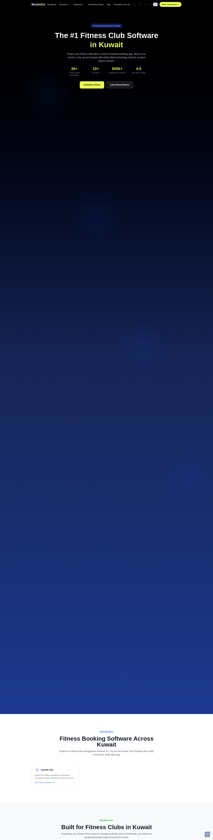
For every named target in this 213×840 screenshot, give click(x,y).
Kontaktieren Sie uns (122, 4)
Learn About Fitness (119, 85)
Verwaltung (51, 4)
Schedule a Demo (92, 85)
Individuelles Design (96, 4)
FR (150, 4)
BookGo (38, 4)
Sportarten (63, 4)
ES (140, 4)
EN (134, 4)
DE (155, 4)
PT (145, 4)
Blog (109, 4)
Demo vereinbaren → (170, 4)
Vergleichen (77, 4)
